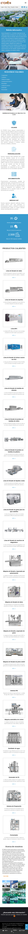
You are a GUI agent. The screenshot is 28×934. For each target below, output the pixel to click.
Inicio (6, 930)
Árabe (16, 7)
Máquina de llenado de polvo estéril (14, 661)
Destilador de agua (14, 748)
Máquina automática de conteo (14, 719)
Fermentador (14, 835)
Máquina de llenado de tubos (14, 602)
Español (13, 7)
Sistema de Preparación (14, 806)
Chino (6, 7)
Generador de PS (14, 777)
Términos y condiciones (11, 925)
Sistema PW (14, 690)
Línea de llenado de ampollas (14, 299)
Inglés (2, 7)
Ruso (9, 7)
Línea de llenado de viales (14, 271)
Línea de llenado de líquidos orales (14, 480)
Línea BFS (14, 328)
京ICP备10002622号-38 (7, 928)
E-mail (23, 930)
